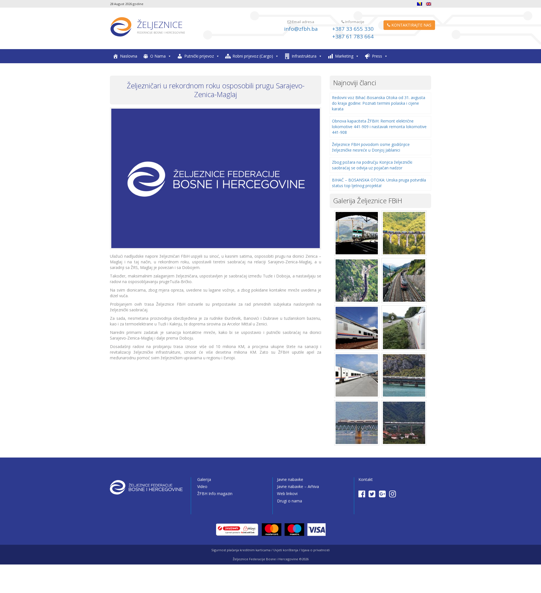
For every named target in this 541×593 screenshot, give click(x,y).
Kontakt (365, 479)
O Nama (158, 56)
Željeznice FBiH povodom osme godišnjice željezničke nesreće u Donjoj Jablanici (371, 147)
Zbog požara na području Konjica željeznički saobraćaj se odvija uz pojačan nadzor (372, 164)
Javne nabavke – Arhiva (298, 486)
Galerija (204, 479)
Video (202, 486)
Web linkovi (287, 493)
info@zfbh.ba (301, 28)
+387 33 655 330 (353, 28)
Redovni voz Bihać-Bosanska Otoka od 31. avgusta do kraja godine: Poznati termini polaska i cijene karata (378, 103)
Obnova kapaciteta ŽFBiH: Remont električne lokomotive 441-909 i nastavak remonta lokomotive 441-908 (379, 126)
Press (377, 56)
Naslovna (128, 56)
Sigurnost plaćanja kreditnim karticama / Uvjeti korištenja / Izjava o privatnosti (270, 550)
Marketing (344, 56)
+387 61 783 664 (353, 36)
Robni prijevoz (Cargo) (252, 56)
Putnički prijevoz (199, 56)
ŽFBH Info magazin (214, 493)
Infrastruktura (304, 56)
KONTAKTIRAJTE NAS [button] (410, 25)
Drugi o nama (289, 501)
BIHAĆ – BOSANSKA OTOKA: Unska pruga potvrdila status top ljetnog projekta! (379, 182)
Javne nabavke (290, 479)
